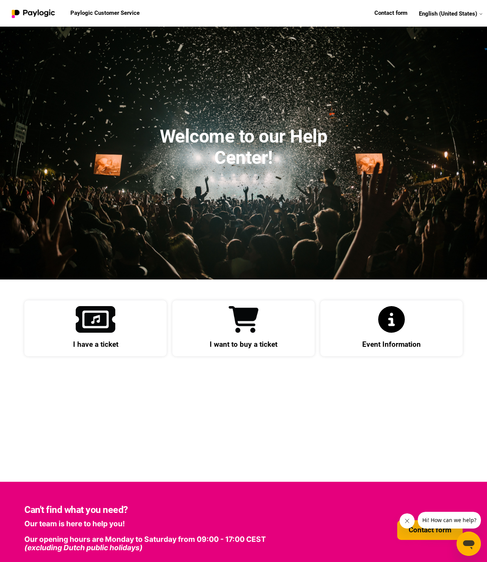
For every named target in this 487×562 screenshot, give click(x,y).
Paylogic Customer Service (105, 13)
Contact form (390, 13)
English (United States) (449, 13)
